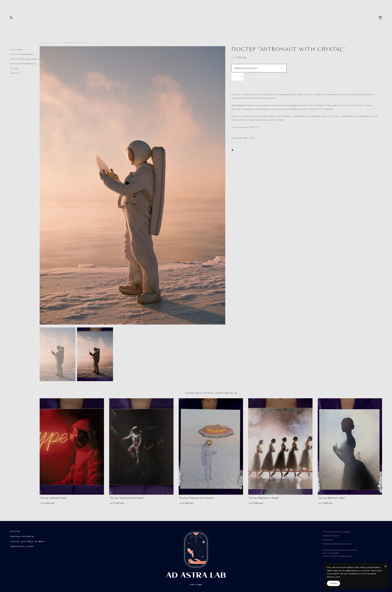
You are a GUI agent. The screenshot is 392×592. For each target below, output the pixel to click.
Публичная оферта (331, 535)
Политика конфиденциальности (337, 544)
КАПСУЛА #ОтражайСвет (22, 54)
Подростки (15, 73)
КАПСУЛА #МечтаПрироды (23, 63)
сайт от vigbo (196, 584)
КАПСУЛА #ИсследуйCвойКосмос (26, 59)
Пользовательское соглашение (337, 531)
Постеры (14, 68)
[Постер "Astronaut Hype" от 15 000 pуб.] (72, 446)
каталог (43, 42)
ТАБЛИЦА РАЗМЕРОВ (22, 536)
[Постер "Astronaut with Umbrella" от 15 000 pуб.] (211, 446)
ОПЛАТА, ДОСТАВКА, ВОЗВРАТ (27, 541)
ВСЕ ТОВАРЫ (16, 50)
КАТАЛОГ (15, 531)
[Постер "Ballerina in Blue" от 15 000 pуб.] (350, 446)
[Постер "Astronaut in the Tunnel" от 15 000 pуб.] (141, 446)
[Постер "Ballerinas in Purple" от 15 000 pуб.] (280, 446)
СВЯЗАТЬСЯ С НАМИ (22, 546)
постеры (54, 42)
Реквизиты (327, 540)
